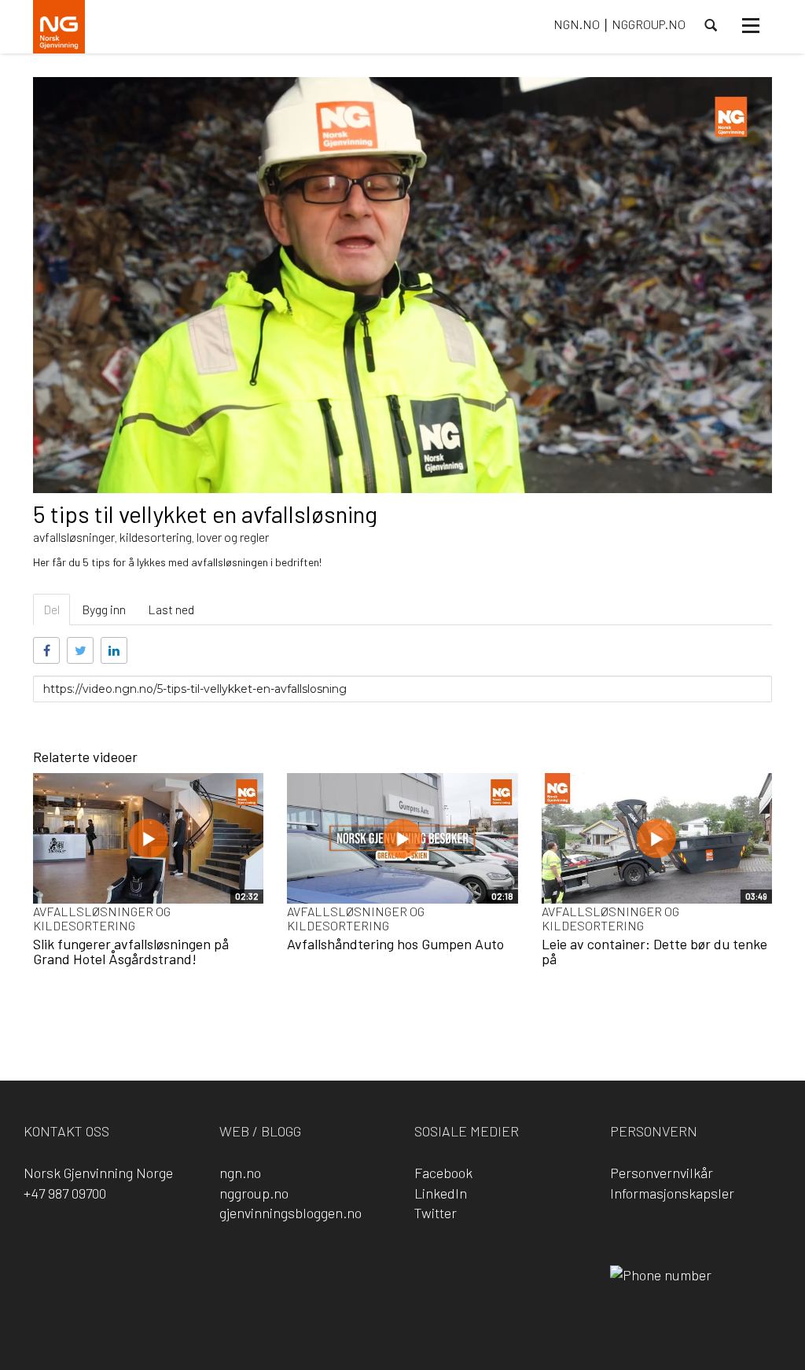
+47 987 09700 (65, 1193)
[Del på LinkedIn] (114, 650)
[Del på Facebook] (46, 650)
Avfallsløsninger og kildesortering (102, 918)
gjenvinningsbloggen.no (290, 1212)
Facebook (443, 1172)
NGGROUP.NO (649, 24)
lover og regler (233, 536)
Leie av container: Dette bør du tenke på (654, 951)
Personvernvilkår (661, 1172)
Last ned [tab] (171, 609)
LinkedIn (440, 1193)
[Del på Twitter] (80, 650)
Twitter (435, 1212)
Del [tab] (51, 609)
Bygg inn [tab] (104, 609)
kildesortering (155, 536)
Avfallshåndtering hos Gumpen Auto (395, 943)
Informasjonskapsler (672, 1193)
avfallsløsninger (74, 536)
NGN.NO (576, 24)
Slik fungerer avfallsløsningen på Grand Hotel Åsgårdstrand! (131, 951)
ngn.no (240, 1172)
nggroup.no (254, 1193)
